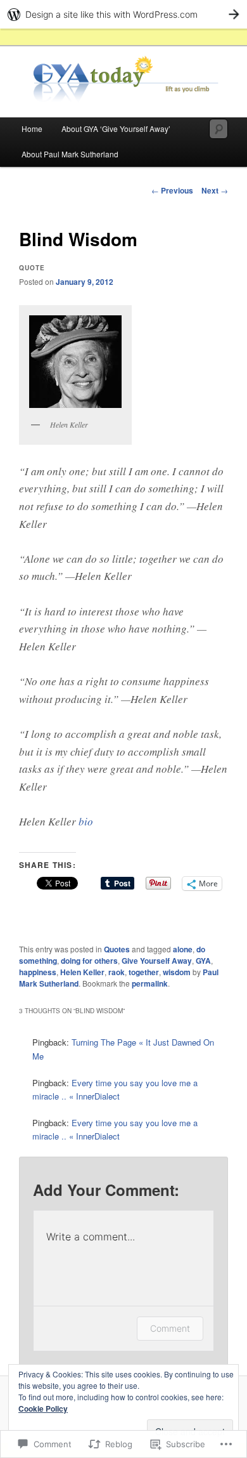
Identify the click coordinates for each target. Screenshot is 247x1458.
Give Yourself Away (157, 960)
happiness (37, 972)
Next (214, 190)
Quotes (117, 949)
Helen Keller (82, 972)
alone (183, 949)
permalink (150, 983)
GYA (203, 960)
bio (86, 821)
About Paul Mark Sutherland (70, 153)
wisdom (177, 972)
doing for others (89, 960)
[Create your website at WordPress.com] (123, 14)
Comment (170, 1328)
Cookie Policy (43, 1408)
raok (116, 972)
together (144, 972)
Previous (172, 190)
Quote (32, 267)
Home (32, 128)
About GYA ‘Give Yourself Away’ (115, 128)
